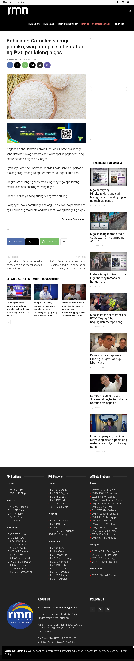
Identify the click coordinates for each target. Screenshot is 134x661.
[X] (122, 2)
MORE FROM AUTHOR (46, 279)
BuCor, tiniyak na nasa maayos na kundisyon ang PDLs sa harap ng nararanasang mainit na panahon (68, 265)
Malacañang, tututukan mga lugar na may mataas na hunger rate (108, 278)
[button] (130, 11)
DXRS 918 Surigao (17, 568)
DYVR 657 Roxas (16, 520)
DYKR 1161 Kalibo (17, 517)
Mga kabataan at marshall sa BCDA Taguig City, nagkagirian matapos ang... (108, 318)
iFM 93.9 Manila (58, 500)
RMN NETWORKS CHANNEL (96, 24)
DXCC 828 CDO (16, 537)
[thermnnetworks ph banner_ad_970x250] (46, 133)
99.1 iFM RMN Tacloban (62, 530)
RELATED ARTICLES (18, 279)
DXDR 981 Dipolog (17, 547)
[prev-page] (9, 322)
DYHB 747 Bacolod (18, 506)
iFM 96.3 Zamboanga (61, 558)
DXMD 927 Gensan (18, 551)
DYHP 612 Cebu (16, 510)
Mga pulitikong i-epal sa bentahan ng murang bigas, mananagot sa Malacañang (25, 265)
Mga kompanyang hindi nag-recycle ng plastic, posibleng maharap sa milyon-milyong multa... (108, 442)
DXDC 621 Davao (17, 544)
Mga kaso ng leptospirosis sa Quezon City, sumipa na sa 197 (107, 237)
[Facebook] (117, 2)
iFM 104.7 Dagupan (60, 493)
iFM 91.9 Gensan (58, 554)
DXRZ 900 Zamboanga (20, 571)
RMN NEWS (34, 24)
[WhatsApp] (25, 65)
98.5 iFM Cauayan (59, 506)
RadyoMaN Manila (15, 59)
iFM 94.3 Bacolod (59, 520)
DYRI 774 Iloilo (15, 513)
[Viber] (47, 65)
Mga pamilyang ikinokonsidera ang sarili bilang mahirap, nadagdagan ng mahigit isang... (108, 195)
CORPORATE (120, 24)
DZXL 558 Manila (17, 489)
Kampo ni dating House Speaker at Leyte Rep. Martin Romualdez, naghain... (108, 399)
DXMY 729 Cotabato (18, 541)
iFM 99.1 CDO (57, 547)
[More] (63, 241)
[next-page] (14, 322)
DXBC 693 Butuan (17, 534)
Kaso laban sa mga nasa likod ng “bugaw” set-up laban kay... (105, 359)
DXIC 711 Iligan (15, 554)
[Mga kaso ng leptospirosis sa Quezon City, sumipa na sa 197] (108, 221)
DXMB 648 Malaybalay (19, 561)
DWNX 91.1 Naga (58, 503)
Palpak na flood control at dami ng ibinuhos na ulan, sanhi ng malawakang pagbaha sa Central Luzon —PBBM (73, 309)
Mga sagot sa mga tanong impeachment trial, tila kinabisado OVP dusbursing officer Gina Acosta (18, 309)
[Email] (32, 65)
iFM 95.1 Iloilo (57, 527)
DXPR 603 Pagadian (18, 565)
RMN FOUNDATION (68, 24)
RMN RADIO (49, 24)
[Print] (40, 65)
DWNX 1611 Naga (17, 493)
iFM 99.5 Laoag (58, 496)
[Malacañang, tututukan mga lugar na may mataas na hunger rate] (108, 261)
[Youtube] (128, 2)
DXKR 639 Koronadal (19, 558)
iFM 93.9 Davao (58, 551)
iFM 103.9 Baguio (59, 489)
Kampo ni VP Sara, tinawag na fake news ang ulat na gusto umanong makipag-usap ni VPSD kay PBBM (45, 309)
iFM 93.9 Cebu (57, 524)
